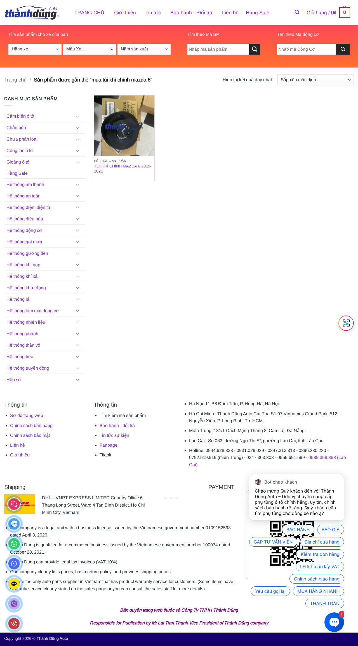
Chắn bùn (16, 127)
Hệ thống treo (19, 356)
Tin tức (153, 12)
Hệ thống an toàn (23, 195)
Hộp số (13, 379)
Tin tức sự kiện (114, 435)
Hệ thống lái (18, 299)
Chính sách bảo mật (30, 435)
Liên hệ (230, 12)
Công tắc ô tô (19, 150)
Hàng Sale (257, 12)
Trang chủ (15, 80)
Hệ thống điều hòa (24, 218)
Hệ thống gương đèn (27, 253)
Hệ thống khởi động (26, 287)
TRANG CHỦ (89, 12)
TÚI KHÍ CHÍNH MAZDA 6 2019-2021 (123, 169)
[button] (297, 12)
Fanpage (108, 445)
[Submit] (343, 49)
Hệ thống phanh (22, 333)
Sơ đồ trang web (26, 415)
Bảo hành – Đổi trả (191, 12)
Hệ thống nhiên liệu (25, 322)
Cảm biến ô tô (20, 116)
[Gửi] (254, 49)
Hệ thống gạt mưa (24, 241)
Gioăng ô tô (17, 162)
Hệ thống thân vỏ (23, 345)
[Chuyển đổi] (77, 116)
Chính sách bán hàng (31, 425)
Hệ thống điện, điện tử (28, 207)
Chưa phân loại (21, 139)
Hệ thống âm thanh (25, 184)
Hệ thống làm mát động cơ (32, 310)
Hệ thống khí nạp (23, 264)
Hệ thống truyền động (27, 368)
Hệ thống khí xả (21, 276)
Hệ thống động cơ (24, 230)
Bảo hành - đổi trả (117, 425)
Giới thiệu (125, 12)
